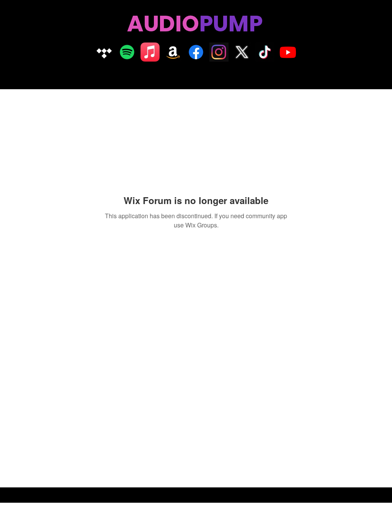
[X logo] (242, 52)
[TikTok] (264, 52)
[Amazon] (173, 52)
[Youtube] (287, 52)
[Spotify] (127, 52)
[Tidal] (104, 52)
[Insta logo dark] (219, 52)
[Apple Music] (150, 52)
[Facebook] (196, 52)
